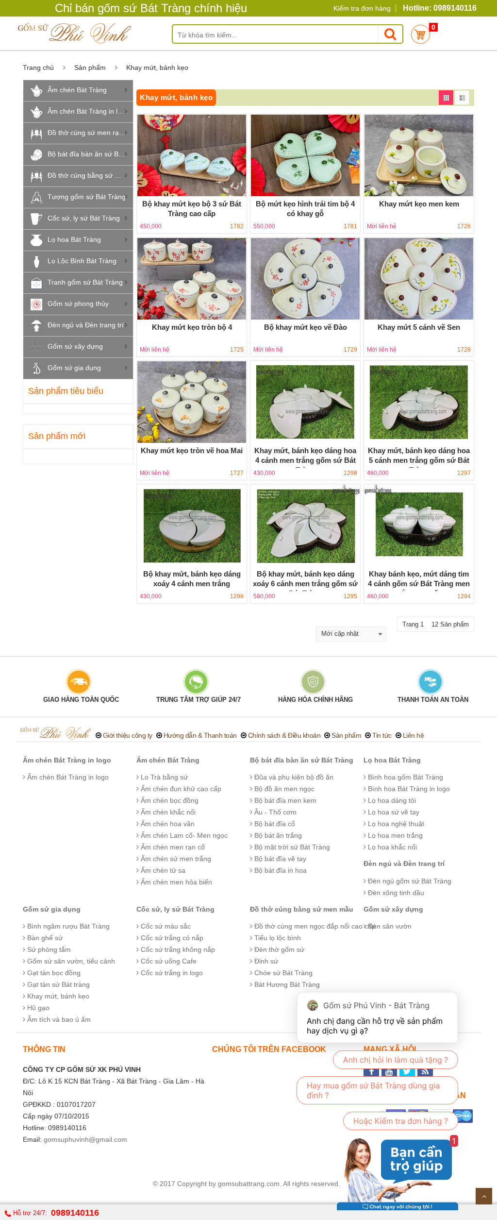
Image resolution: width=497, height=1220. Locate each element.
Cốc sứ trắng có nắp (171, 938)
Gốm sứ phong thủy (78, 303)
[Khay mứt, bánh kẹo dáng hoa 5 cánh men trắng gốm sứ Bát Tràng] (418, 402)
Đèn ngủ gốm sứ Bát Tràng (408, 881)
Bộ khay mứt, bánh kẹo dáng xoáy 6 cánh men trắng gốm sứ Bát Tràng (305, 583)
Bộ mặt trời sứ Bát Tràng (291, 847)
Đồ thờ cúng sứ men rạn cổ (90, 132)
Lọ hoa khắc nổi (391, 847)
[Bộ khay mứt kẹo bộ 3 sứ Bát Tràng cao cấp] (191, 155)
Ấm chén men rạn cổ (172, 847)
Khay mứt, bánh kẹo (57, 996)
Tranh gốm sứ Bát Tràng (85, 282)
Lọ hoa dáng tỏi (391, 800)
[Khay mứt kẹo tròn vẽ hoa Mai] (191, 402)
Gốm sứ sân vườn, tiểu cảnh (70, 961)
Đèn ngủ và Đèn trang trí (86, 325)
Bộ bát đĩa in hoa (279, 870)
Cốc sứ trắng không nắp (177, 949)
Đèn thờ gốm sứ (278, 949)
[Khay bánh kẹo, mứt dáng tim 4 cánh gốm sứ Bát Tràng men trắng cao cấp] (418, 525)
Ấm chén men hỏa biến (175, 882)
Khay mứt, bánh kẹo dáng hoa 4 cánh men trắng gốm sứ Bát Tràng (305, 460)
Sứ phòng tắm (48, 949)
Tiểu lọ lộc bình (276, 938)
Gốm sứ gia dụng (74, 368)
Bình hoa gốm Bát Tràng (404, 777)
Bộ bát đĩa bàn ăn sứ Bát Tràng (90, 154)
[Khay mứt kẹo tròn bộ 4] (191, 279)
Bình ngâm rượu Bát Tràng (67, 926)
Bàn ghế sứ (44, 938)
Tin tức (382, 735)
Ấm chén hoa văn (167, 824)
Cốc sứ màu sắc (165, 926)
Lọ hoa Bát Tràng (74, 239)
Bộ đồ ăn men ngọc (283, 789)
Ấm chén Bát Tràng (77, 90)
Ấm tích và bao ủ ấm (58, 1019)
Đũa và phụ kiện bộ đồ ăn (292, 777)
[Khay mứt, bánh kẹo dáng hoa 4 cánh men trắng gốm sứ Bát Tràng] (305, 402)
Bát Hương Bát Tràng (286, 984)
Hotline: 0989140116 (440, 8)
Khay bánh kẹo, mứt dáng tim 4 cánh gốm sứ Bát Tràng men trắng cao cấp (419, 583)
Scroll (484, 1196)
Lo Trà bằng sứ (163, 777)
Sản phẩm (90, 67)
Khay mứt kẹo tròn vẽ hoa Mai (192, 450)
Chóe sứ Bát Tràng (282, 973)
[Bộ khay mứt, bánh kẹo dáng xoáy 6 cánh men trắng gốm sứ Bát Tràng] (305, 525)
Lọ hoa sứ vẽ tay (392, 812)
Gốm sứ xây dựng (75, 346)
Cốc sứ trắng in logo (171, 973)
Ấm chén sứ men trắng (175, 859)
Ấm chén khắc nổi (167, 812)
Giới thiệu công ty (127, 735)
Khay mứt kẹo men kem (419, 204)
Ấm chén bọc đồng (169, 800)
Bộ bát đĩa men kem (284, 800)
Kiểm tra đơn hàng (362, 8)
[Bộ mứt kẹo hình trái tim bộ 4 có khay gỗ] (305, 155)
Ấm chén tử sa (162, 870)
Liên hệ (413, 735)
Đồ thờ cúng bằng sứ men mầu (90, 175)
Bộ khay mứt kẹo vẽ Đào (305, 327)
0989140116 (75, 1213)
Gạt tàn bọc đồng (53, 973)
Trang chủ (38, 67)
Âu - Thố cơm (274, 812)
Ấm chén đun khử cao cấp (180, 789)
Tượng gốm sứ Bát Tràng (87, 197)
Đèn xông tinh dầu (395, 893)
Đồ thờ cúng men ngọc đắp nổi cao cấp (314, 926)
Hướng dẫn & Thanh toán (200, 735)
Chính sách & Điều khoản (284, 735)
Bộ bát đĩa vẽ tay (279, 859)
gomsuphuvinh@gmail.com (85, 1139)
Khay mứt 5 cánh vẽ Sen (419, 327)
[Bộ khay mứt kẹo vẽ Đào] (305, 279)
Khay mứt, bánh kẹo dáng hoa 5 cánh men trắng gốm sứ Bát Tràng (419, 460)
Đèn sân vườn (389, 926)
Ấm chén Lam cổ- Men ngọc (183, 835)
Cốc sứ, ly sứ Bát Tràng (84, 218)
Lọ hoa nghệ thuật (395, 824)
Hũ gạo (37, 1008)
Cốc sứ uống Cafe (168, 961)
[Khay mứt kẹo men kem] (418, 155)
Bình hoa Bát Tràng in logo (408, 789)
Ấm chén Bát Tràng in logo (88, 111)
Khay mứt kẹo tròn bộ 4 (192, 327)
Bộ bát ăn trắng (277, 835)
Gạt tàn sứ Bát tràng (57, 984)
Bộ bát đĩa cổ (273, 824)
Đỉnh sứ (265, 961)
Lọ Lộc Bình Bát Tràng (82, 261)
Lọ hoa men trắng (394, 835)
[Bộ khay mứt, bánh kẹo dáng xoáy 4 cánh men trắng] (191, 525)
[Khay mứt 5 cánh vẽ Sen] (418, 279)
